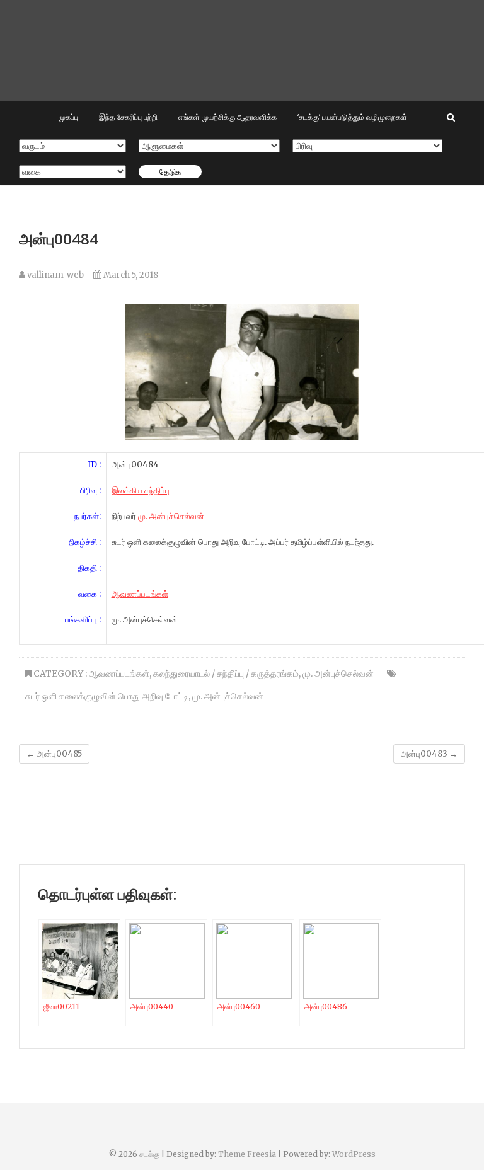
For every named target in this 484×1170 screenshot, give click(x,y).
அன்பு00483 (429, 753)
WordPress (354, 1154)
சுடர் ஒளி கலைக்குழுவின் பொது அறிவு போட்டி (106, 696)
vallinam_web (54, 275)
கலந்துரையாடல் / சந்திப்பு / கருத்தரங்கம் (226, 673)
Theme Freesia (247, 1154)
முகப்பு (68, 117)
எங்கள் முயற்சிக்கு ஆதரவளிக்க (227, 117)
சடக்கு (149, 1154)
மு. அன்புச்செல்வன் (171, 516)
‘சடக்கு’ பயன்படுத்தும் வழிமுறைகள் (352, 117)
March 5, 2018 (129, 275)
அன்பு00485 (54, 753)
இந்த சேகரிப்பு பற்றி (128, 117)
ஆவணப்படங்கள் (140, 593)
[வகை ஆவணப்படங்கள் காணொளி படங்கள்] (72, 171)
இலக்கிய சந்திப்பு (141, 490)
